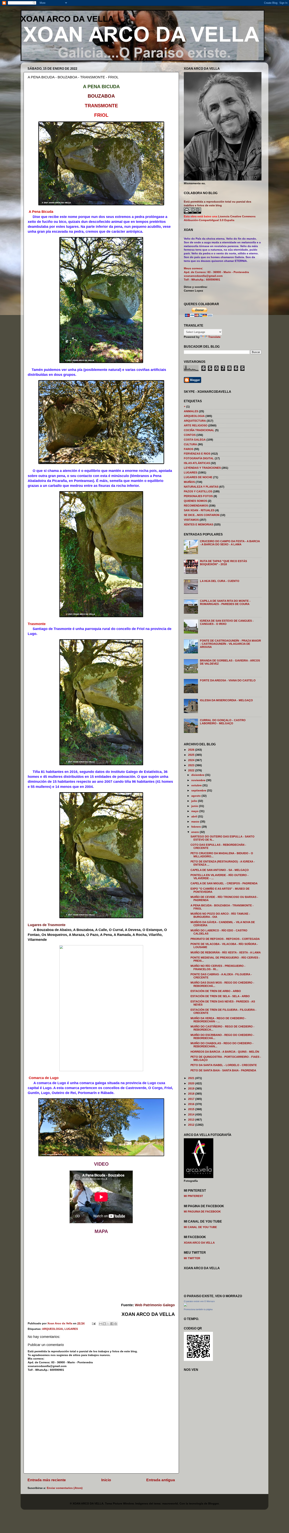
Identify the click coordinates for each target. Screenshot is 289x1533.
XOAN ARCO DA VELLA (67, 18)
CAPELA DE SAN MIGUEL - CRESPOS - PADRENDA (224, 883)
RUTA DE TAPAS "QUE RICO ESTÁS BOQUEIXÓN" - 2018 (223, 563)
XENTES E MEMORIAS (198, 524)
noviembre (198, 780)
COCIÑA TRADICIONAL (199, 430)
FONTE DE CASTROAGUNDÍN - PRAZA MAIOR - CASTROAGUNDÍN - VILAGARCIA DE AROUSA (230, 643)
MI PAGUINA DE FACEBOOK (202, 1211)
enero (195, 832)
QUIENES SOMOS (195, 500)
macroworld (170, 1503)
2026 (191, 749)
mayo (195, 811)
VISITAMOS (191, 519)
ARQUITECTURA (195, 420)
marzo (195, 821)
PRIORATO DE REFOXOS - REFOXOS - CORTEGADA (225, 938)
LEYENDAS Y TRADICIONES (202, 467)
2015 (191, 1109)
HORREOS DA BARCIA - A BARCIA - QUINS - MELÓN (225, 1051)
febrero (196, 826)
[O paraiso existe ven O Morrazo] (185, 1305)
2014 (191, 1114)
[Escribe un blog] (104, 1324)
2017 (191, 1099)
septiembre (199, 790)
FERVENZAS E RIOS (197, 453)
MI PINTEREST (193, 1196)
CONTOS (190, 435)
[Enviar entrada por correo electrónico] (93, 1323)
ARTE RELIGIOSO (195, 425)
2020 (191, 1083)
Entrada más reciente (47, 1480)
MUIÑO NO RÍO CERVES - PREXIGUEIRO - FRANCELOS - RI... (218, 967)
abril (194, 816)
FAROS (188, 449)
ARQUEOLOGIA (52, 1328)
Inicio (106, 1480)
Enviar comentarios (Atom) (65, 1488)
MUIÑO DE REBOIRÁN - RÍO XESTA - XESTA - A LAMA (226, 952)
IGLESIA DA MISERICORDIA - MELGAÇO (226, 700)
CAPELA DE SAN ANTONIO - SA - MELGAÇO (220, 870)
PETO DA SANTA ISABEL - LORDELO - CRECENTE (224, 1065)
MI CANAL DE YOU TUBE (200, 1227)
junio (195, 806)
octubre (196, 785)
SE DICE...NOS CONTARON (201, 515)
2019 (191, 1088)
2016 (191, 1104)
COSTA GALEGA (195, 439)
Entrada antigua (160, 1480)
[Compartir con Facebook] (112, 1324)
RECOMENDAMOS (196, 505)
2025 (191, 754)
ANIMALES (191, 411)
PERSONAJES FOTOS (198, 496)
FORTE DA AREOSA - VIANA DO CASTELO (228, 680)
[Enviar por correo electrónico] (101, 1324)
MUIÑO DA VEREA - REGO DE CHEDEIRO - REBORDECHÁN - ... (218, 1020)
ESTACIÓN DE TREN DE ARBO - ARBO (216, 991)
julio (194, 800)
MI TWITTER (192, 1258)
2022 (191, 770)
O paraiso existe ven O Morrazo (199, 1301)
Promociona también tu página (198, 1309)
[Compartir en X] (108, 1324)
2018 (191, 1093)
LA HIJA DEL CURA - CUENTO (219, 581)
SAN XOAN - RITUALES (199, 510)
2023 (191, 765)
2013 (191, 1119)
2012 (191, 1124)
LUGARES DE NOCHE (198, 477)
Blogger (213, 1503)
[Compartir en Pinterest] (116, 1324)
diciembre (198, 774)
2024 (191, 760)
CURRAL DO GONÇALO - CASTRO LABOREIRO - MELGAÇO (223, 722)
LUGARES (71, 1328)
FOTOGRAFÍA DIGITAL (199, 458)
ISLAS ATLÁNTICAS (197, 463)
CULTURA (190, 444)
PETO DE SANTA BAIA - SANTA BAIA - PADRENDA (223, 1070)
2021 (191, 1078)
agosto (196, 795)
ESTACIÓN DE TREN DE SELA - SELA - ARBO (220, 996)
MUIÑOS (189, 482)
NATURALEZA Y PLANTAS (201, 486)
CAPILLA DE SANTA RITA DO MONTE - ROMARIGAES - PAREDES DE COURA (225, 602)
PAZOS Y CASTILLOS (198, 491)
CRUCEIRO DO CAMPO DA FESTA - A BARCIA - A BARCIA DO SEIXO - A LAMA (230, 543)
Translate (214, 336)
